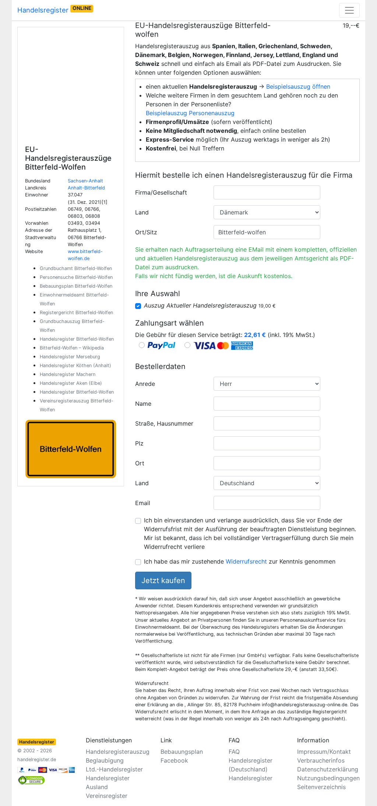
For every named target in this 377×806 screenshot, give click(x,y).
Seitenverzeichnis (321, 787)
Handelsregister (54, 9)
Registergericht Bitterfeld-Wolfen (76, 312)
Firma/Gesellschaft (161, 192)
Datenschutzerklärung (327, 769)
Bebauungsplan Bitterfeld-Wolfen (76, 286)
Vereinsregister (106, 795)
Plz (139, 443)
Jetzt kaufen (163, 580)
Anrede (145, 383)
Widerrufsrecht (246, 561)
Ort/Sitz (146, 232)
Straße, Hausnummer (164, 423)
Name (143, 403)
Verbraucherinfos (321, 760)
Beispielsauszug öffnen (298, 86)
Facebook (174, 760)
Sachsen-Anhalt (85, 181)
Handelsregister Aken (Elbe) (71, 383)
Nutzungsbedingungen (328, 778)
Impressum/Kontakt (324, 751)
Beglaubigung (105, 760)
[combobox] (267, 192)
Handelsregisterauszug (117, 751)
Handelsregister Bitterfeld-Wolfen (77, 339)
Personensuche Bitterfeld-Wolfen (76, 277)
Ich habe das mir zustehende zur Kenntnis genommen (239, 561)
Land (142, 212)
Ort (139, 463)
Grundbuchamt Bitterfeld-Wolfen (76, 268)
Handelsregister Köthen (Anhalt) (75, 365)
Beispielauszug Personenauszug (190, 113)
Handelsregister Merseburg (70, 356)
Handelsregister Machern (67, 374)
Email (142, 503)
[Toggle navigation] (349, 10)
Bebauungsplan (182, 751)
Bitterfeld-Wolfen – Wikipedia (72, 348)
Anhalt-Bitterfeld (86, 188)
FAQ (234, 751)
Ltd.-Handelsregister (114, 769)
